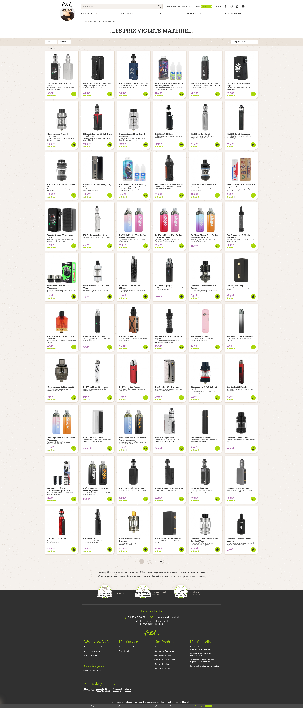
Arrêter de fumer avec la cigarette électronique (202, 648)
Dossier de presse (91, 651)
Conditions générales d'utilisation (153, 702)
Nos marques (160, 647)
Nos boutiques (90, 655)
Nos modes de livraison (130, 647)
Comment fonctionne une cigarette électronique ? (202, 661)
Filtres (50, 42)
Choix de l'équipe (162, 668)
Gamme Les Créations (164, 660)
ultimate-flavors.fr (92, 671)
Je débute (206, 6)
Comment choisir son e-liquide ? (204, 667)
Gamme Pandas (161, 664)
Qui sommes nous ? (92, 647)
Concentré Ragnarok (164, 651)
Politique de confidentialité (179, 702)
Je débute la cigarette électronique (200, 654)
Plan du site (124, 651)
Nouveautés (194, 14)
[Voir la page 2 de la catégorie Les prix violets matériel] (161, 561)
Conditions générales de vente (124, 702)
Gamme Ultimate (162, 655)
